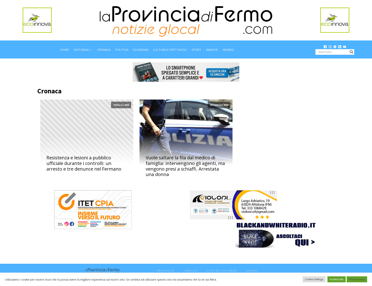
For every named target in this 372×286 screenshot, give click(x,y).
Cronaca (103, 50)
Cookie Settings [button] (314, 279)
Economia (140, 50)
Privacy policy (357, 279)
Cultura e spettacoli (170, 50)
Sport (196, 50)
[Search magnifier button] (351, 52)
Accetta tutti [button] (336, 279)
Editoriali (82, 50)
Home (64, 50)
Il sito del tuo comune (222, 270)
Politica (121, 50)
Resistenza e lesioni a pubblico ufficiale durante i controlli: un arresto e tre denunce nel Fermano (83, 163)
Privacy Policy (166, 270)
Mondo (228, 50)
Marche (212, 50)
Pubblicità (191, 270)
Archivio (251, 270)
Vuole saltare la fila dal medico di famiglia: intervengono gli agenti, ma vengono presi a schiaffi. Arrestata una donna (185, 166)
